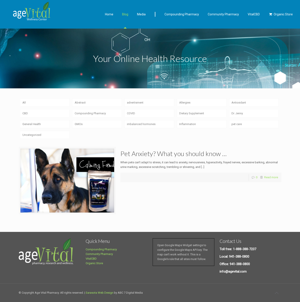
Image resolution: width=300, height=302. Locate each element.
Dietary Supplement (191, 113)
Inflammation (187, 124)
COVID (131, 113)
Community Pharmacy (99, 254)
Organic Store (94, 263)
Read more (271, 177)
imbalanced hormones (141, 124)
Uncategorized (31, 134)
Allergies (184, 102)
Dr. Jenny (237, 113)
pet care (236, 124)
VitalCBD (91, 258)
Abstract (80, 102)
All (24, 102)
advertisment (135, 102)
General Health (31, 124)
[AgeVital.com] (33, 12)
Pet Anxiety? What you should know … (173, 153)
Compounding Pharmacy (90, 113)
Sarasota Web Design (99, 292)
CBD (25, 113)
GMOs (79, 124)
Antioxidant (238, 102)
